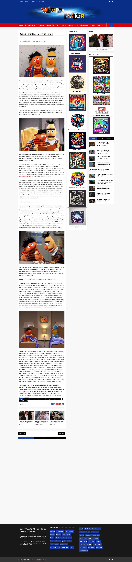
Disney (52, 541)
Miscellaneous (84, 25)
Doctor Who (100, 25)
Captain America (55, 547)
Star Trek (58, 538)
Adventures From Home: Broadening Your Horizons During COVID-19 (104, 152)
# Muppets (48, 399)
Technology (83, 547)
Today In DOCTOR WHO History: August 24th (103, 157)
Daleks (98, 541)
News (93, 25)
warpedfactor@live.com (26, 544)
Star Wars (88, 535)
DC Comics (96, 535)
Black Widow (65, 547)
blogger (58, 438)
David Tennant (67, 538)
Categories (32, 25)
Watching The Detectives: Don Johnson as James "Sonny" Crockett (41, 422)
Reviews (41, 25)
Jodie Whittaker (66, 541)
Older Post (61, 433)
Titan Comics (95, 532)
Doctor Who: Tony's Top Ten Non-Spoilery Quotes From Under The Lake (105, 182)
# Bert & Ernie (27, 399)
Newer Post (22, 433)
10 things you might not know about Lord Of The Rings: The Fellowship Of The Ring (100, 145)
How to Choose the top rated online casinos (105, 175)
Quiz (72, 547)
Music (81, 538)
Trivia (87, 532)
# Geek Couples (41, 399)
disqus (26, 438)
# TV (27, 400)
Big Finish (87, 529)
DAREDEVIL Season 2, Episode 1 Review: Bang (103, 187)
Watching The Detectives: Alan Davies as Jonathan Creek (26, 422)
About (26, 1)
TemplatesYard (35, 559)
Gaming (70, 25)
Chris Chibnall (54, 544)
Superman (91, 547)
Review (52, 534)
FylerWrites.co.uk (24, 397)
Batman (58, 541)
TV (66, 531)
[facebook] (109, 1)
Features (48, 25)
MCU (94, 544)
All (25, 25)
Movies (55, 25)
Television (63, 25)
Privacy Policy (43, 559)
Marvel (82, 535)
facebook (41, 438)
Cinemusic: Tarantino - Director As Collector (103, 200)
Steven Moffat (89, 538)
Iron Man (99, 547)
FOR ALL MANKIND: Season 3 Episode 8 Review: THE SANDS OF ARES (104, 164)
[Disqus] (42, 460)
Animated (82, 544)
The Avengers (84, 550)
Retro (96, 538)
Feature (52, 531)
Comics (58, 534)
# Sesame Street (57, 399)
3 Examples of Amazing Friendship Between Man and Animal (99, 170)
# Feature (34, 399)
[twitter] (112, 1)
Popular (93, 138)
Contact (41, 1)
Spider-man (63, 544)
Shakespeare (45, 83)
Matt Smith (92, 541)
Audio (99, 544)
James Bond (83, 541)
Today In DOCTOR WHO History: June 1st (103, 194)
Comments (34, 1)
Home (21, 1)
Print (76, 25)
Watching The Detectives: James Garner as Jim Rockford (56, 422)
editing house (23, 393)
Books (52, 538)
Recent (101, 138)
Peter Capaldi (66, 534)
